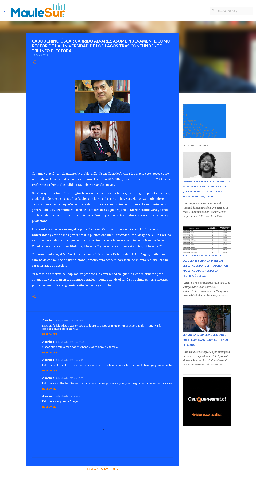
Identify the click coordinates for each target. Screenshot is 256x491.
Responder (49, 334)
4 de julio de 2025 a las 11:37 (70, 396)
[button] (34, 62)
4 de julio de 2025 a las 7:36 (69, 360)
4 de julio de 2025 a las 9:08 (69, 378)
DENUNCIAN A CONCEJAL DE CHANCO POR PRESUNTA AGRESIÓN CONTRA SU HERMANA (205, 339)
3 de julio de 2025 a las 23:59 (70, 342)
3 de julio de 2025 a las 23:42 (70, 320)
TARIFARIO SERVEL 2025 (102, 468)
